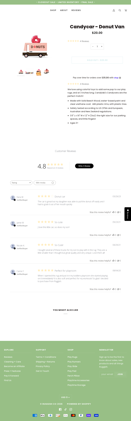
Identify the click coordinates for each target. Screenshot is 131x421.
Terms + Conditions (46, 357)
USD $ (64, 397)
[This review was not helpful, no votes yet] (118, 212)
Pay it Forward (11, 375)
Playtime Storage (76, 385)
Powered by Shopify (79, 404)
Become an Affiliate (14, 366)
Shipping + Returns (45, 361)
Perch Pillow (74, 375)
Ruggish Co (49, 404)
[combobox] (21, 182)
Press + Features (12, 371)
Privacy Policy (43, 366)
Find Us (7, 380)
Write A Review (84, 166)
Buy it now (97, 71)
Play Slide (72, 366)
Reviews (8, 357)
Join (120, 374)
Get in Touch (42, 371)
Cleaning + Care (12, 361)
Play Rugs (72, 357)
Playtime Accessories (78, 380)
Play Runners (74, 361)
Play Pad (72, 371)
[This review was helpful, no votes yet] (113, 212)
